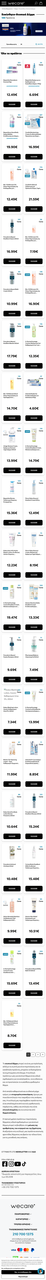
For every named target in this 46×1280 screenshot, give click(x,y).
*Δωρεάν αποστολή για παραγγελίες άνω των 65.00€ (21, 1175)
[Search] (36, 3)
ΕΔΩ (34, 1152)
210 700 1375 (23, 1234)
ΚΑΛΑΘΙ (12, 104)
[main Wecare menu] (4, 3)
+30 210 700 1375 (10, 1187)
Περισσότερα (23, 1276)
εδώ (25, 1265)
